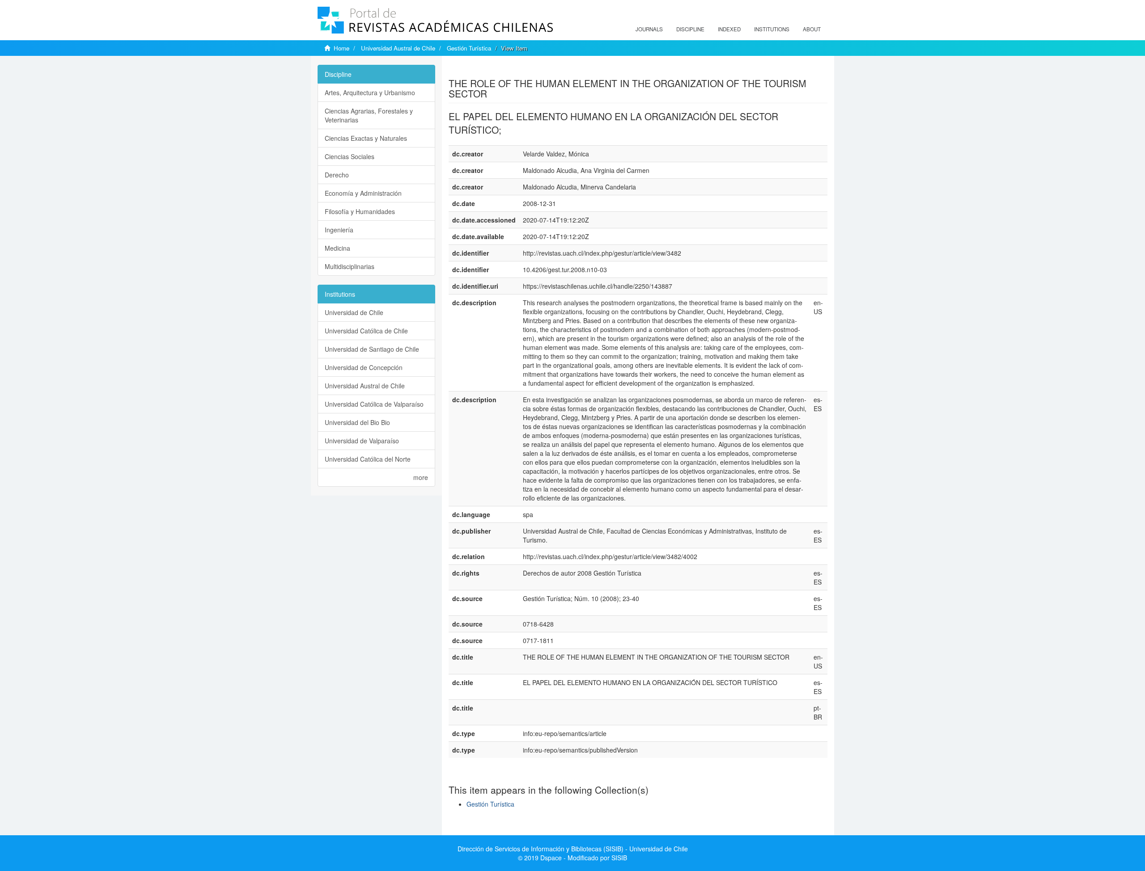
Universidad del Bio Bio (357, 422)
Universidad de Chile (354, 312)
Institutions (771, 29)
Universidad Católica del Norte (368, 458)
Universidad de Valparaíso (362, 440)
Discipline (690, 29)
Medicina (337, 248)
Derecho (337, 174)
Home (341, 48)
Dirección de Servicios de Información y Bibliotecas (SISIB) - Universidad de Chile (573, 848)
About (812, 29)
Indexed (729, 29)
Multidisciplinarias (349, 266)
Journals (649, 29)
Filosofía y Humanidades (360, 211)
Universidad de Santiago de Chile (372, 349)
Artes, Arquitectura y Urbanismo (370, 92)
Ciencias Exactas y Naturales (366, 138)
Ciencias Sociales (349, 156)
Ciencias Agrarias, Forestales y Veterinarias (369, 115)
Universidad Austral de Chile (398, 48)
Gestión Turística (469, 48)
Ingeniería (339, 229)
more (420, 477)
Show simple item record (483, 69)
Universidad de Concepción (364, 367)
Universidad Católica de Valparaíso (374, 404)
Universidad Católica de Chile (366, 330)
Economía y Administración (363, 193)
